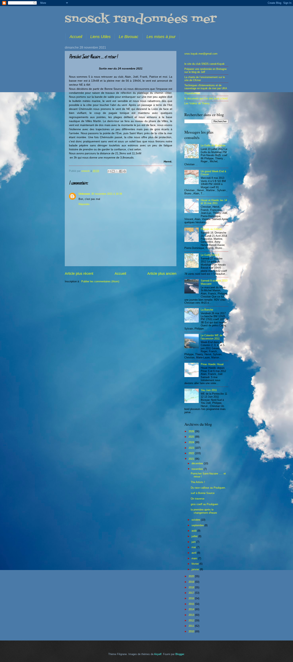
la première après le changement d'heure (204, 511)
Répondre (84, 204)
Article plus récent (79, 274)
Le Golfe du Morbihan (213, 145)
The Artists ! (198, 482)
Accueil (76, 36)
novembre (198, 468)
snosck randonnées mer (141, 19)
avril (194, 552)
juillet (195, 536)
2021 (192, 458)
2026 (192, 431)
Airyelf (157, 654)
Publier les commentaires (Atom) (100, 281)
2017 (192, 592)
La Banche (207, 309)
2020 (192, 576)
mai (194, 547)
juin (194, 541)
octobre (196, 519)
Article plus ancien (161, 274)
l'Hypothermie (192, 93)
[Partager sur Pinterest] (125, 171)
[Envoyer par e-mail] (109, 171)
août (194, 530)
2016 (192, 598)
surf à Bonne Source (202, 493)
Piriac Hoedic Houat (212, 364)
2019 (192, 581)
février (196, 563)
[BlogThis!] (113, 171)
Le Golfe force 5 (210, 254)
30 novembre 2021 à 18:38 (106, 193)
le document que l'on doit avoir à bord (205, 98)
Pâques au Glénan (211, 229)
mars (195, 558)
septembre (198, 525)
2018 (192, 587)
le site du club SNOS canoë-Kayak (204, 63)
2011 (192, 625)
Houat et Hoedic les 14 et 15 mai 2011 (214, 202)
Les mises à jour (161, 36)
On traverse (197, 498)
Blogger (179, 654)
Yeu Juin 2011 (209, 390)
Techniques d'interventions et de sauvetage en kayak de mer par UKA (205, 87)
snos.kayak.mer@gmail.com (200, 53)
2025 (192, 436)
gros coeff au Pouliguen (204, 504)
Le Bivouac (128, 36)
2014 (192, 609)
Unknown (84, 193)
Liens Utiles (100, 36)
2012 (192, 620)
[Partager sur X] (117, 171)
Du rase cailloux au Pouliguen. (208, 487)
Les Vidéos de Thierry (197, 103)
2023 (192, 447)
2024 (192, 442)
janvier (196, 569)
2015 (192, 603)
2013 (192, 614)
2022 (192, 453)
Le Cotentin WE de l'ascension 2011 (211, 337)
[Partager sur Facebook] (121, 171)
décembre (198, 463)
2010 (192, 631)
